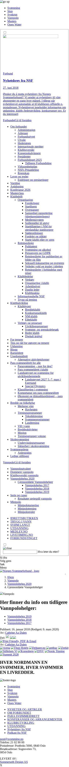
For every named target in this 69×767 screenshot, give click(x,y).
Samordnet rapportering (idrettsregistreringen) (38, 215)
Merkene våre (26, 406)
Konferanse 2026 (20, 189)
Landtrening (32, 422)
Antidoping (17, 186)
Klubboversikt (26, 149)
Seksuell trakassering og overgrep (44, 263)
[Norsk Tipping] (55, 651)
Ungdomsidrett (19, 356)
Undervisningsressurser (31, 442)
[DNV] (39, 651)
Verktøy (29, 279)
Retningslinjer (26, 243)
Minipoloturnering (28, 505)
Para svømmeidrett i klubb (33, 369)
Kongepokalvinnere (29, 153)
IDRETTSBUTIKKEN (24, 518)
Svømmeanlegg (19, 449)
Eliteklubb (31, 319)
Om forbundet (18, 126)
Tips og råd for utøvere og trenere (29, 342)
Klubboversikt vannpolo (24, 475)
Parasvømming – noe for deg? (35, 366)
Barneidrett (16, 352)
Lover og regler (19, 176)
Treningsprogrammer (30, 412)
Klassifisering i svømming (33, 389)
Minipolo (15, 502)
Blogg (13, 349)
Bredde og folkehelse (22, 402)
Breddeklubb (32, 309)
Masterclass (17, 193)
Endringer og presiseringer (33, 179)
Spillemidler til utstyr (37, 223)
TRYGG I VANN (20, 521)
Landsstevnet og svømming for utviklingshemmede (36, 374)
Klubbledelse (25, 276)
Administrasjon (26, 129)
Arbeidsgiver (32, 286)
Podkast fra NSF (17, 732)
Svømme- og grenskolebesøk (42, 329)
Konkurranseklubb (36, 313)
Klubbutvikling (19, 303)
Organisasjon (25, 199)
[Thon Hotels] (19, 647)
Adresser (23, 133)
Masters (11, 21)
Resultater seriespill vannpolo (35, 498)
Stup (10, 11)
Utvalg (22, 139)
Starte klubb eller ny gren (39, 239)
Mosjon (22, 432)
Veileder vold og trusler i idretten (44, 266)
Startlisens (31, 206)
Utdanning (16, 346)
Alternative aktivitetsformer (33, 359)
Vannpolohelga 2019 (37, 492)
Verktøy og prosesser (30, 323)
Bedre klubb (32, 332)
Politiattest (31, 246)
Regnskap (23, 173)
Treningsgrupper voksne (32, 436)
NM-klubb (31, 316)
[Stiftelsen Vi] (8, 651)
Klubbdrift (16, 196)
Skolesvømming (19, 439)
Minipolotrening (27, 508)
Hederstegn (24, 143)
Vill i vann (24, 426)
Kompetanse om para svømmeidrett (38, 392)
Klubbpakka (32, 293)
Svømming (13, 7)
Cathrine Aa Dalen (16, 632)
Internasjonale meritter (30, 146)
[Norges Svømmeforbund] (19, 570)
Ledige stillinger (19, 456)
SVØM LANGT (20, 524)
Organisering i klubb (37, 283)
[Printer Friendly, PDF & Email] (18, 641)
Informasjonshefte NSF (31, 296)
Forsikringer (32, 203)
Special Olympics (35, 386)
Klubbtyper (24, 306)
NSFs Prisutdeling (28, 169)
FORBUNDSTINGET (23, 538)
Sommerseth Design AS (14, 761)
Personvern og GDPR (38, 253)
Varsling (15, 183)
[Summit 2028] (9, 654)
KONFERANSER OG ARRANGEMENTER (34, 719)
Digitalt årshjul (33, 336)
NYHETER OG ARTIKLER (24, 709)
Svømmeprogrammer (37, 419)
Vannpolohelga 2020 (22, 478)
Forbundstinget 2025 (30, 159)
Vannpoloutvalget (20, 468)
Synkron (12, 14)
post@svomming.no (11, 739)
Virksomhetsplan (27, 166)
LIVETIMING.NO (21, 534)
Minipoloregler (26, 511)
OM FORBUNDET (19, 712)
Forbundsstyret (26, 136)
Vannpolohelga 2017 (37, 485)
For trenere (16, 339)
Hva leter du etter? (48, 551)
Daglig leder (32, 289)
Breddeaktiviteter (28, 429)
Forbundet (9, 120)
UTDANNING (19, 528)
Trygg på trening (27, 299)
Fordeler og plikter (36, 236)
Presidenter (24, 156)
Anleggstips (24, 452)
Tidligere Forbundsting (38, 163)
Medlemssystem (34, 219)
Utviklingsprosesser (36, 326)
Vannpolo (13, 17)
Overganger (32, 209)
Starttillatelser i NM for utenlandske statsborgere (39, 228)
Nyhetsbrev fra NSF (19, 729)
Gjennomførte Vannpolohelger (35, 482)
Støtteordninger (34, 233)
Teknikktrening (34, 416)
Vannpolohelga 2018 (37, 488)
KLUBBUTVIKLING (20, 722)
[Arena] (5, 647)
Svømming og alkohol (38, 249)
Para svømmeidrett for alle (25, 362)
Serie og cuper (18, 495)
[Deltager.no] (37, 647)
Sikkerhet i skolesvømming (33, 446)
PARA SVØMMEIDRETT (23, 716)
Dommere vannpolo (21, 472)
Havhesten (31, 409)
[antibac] (51, 647)
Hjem (10, 577)
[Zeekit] (63, 647)
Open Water (14, 24)
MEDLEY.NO (19, 531)
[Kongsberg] (26, 651)
